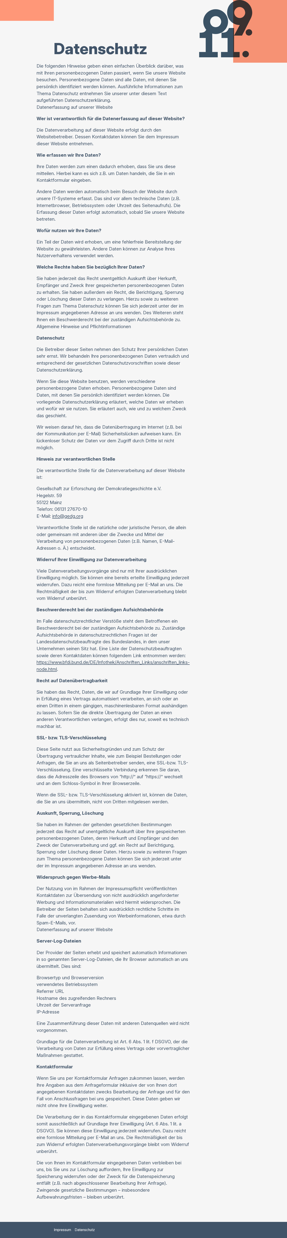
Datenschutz (85, 1230)
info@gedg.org (67, 516)
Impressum (62, 1230)
